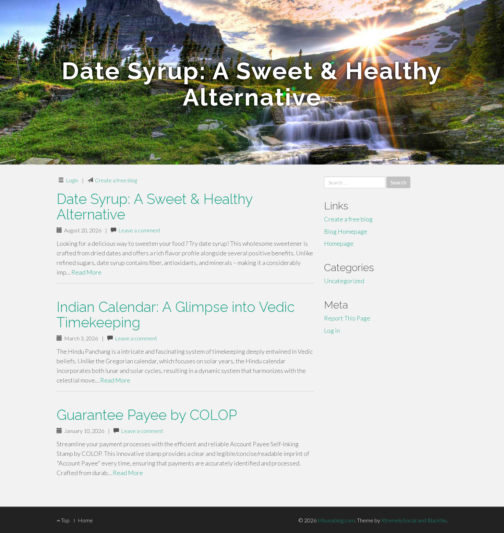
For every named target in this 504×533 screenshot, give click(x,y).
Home (85, 520)
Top (65, 520)
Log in (332, 330)
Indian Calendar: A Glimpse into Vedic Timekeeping (176, 315)
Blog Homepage (345, 231)
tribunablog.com (336, 520)
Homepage (338, 243)
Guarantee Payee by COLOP (147, 415)
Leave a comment (139, 230)
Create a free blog (116, 180)
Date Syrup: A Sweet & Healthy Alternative (154, 207)
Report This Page (347, 318)
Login (72, 180)
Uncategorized (344, 280)
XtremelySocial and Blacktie (413, 520)
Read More (86, 272)
